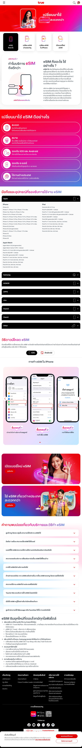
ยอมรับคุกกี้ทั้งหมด (67, 736)
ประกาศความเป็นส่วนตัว (42, 740)
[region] (27, 738)
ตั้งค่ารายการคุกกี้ (66, 741)
